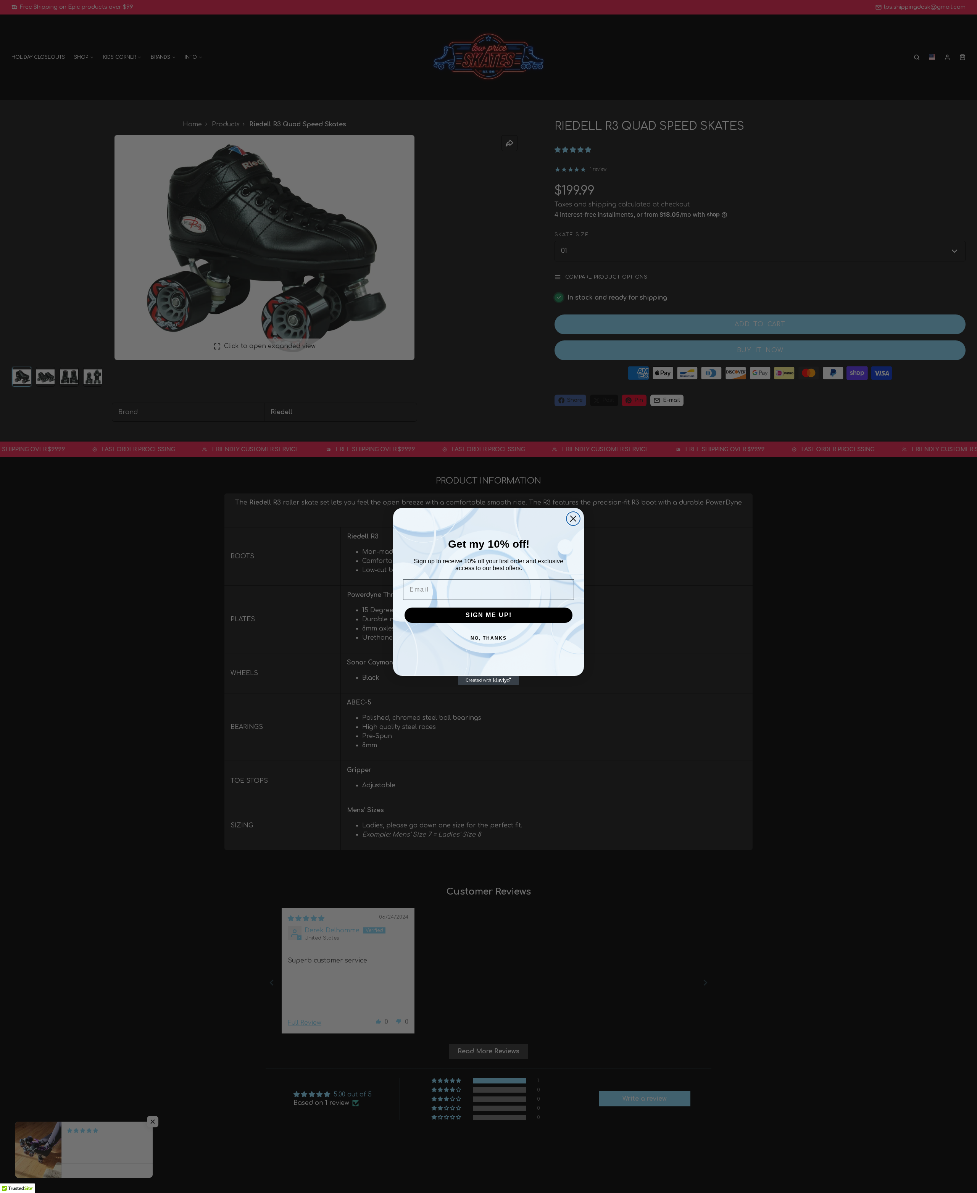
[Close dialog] (573, 519)
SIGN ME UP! (489, 615)
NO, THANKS (489, 638)
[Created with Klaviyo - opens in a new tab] (488, 680)
